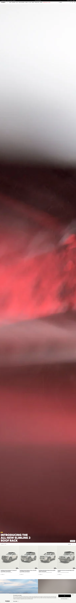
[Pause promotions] (1, 0)
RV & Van (29, 2)
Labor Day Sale (45, 2)
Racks (17, 2)
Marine (33, 2)
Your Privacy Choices (64, 598)
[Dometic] (3, 2)
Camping (26, 2)
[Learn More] (38, 273)
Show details (15, 601)
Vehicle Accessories (21, 2)
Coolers (10, 2)
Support (68, 0)
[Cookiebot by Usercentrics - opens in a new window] (7, 601)
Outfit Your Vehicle (38, 0)
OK (64, 595)
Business (71, 0)
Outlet (49, 2)
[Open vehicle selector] (70, 2)
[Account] (72, 2)
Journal (41, 2)
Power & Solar (37, 2)
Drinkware (13, 2)
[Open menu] (7, 2)
